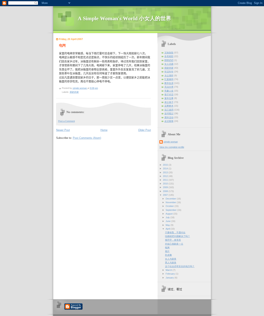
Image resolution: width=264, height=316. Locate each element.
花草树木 (168, 106)
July (168, 217)
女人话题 (168, 64)
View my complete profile (171, 147)
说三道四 (168, 109)
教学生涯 (168, 83)
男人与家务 (170, 262)
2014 (166, 168)
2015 (166, 165)
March (169, 270)
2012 (166, 176)
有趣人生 (168, 91)
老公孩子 (168, 102)
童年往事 (168, 98)
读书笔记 (168, 113)
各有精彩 (168, 56)
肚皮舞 (168, 255)
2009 (166, 187)
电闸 (167, 247)
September (171, 210)
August (169, 213)
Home (103, 130)
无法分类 (168, 87)
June (168, 221)
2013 (166, 172)
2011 (166, 180)
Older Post (144, 130)
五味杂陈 (168, 52)
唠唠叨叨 (168, 60)
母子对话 (168, 94)
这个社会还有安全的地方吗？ (179, 266)
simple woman (171, 141)
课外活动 (168, 117)
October (170, 206)
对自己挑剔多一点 (174, 244)
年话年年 (168, 71)
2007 (166, 195)
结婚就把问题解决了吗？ (177, 236)
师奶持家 (74, 92)
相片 (167, 251)
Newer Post (63, 130)
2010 (166, 183)
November (171, 202)
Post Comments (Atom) (87, 137)
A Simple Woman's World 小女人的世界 (124, 18)
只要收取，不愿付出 (175, 232)
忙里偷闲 (168, 79)
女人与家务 (170, 259)
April (168, 229)
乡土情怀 (168, 75)
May (168, 225)
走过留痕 (168, 121)
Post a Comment (66, 121)
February (171, 273)
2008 (166, 191)
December (171, 198)
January (170, 277)
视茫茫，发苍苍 (173, 240)
